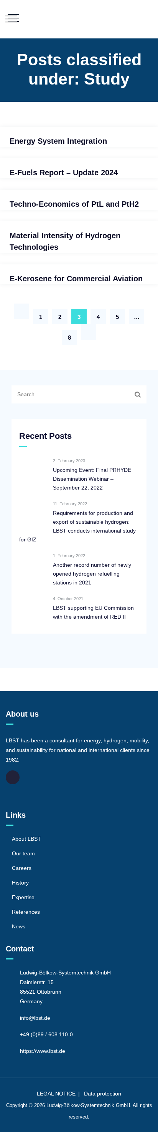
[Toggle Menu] (11, 18)
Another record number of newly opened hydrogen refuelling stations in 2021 (92, 574)
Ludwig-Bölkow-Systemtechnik (80, 1105)
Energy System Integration (58, 141)
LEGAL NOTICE (56, 1094)
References (26, 912)
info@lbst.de (35, 1018)
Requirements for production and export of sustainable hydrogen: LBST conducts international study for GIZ (77, 526)
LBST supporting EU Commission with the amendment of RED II (93, 612)
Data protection (102, 1094)
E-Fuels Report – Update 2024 (64, 172)
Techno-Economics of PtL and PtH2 (74, 204)
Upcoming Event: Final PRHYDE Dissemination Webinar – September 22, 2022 (92, 479)
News (18, 926)
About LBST (26, 839)
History (20, 883)
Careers (21, 868)
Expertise (23, 897)
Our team (23, 853)
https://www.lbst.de (42, 1051)
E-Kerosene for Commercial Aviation (76, 278)
